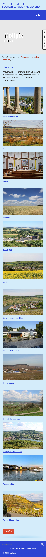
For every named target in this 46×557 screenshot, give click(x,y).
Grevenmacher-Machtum (13, 318)
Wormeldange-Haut (11, 520)
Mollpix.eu (14, 4)
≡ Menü (38, 15)
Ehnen (5, 181)
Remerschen (8, 383)
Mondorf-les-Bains (11, 350)
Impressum (31, 549)
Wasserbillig (8, 484)
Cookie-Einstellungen (44, 39)
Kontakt (22, 549)
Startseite (25, 57)
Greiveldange (8, 282)
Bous (5, 149)
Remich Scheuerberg (11, 419)
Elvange (6, 217)
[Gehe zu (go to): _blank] (23, 100)
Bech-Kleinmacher (10, 116)
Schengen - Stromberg (12, 452)
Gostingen (7, 250)
